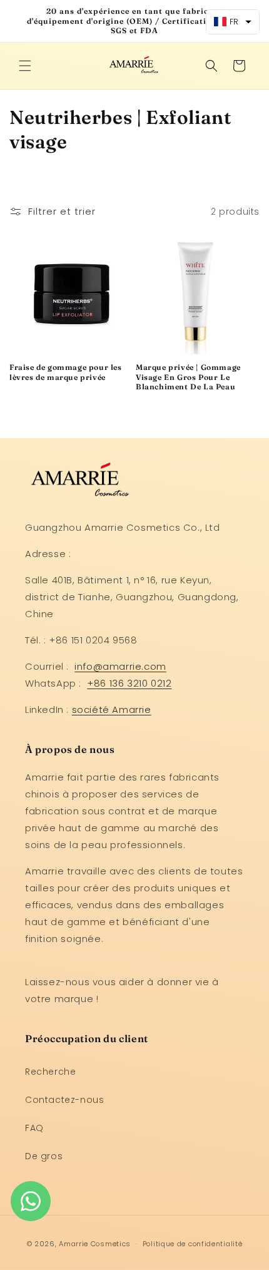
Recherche (50, 1071)
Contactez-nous (64, 1099)
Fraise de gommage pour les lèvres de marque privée (65, 372)
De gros (44, 1156)
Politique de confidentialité (193, 1244)
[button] (25, 65)
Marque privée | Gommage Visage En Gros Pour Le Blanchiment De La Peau (188, 376)
